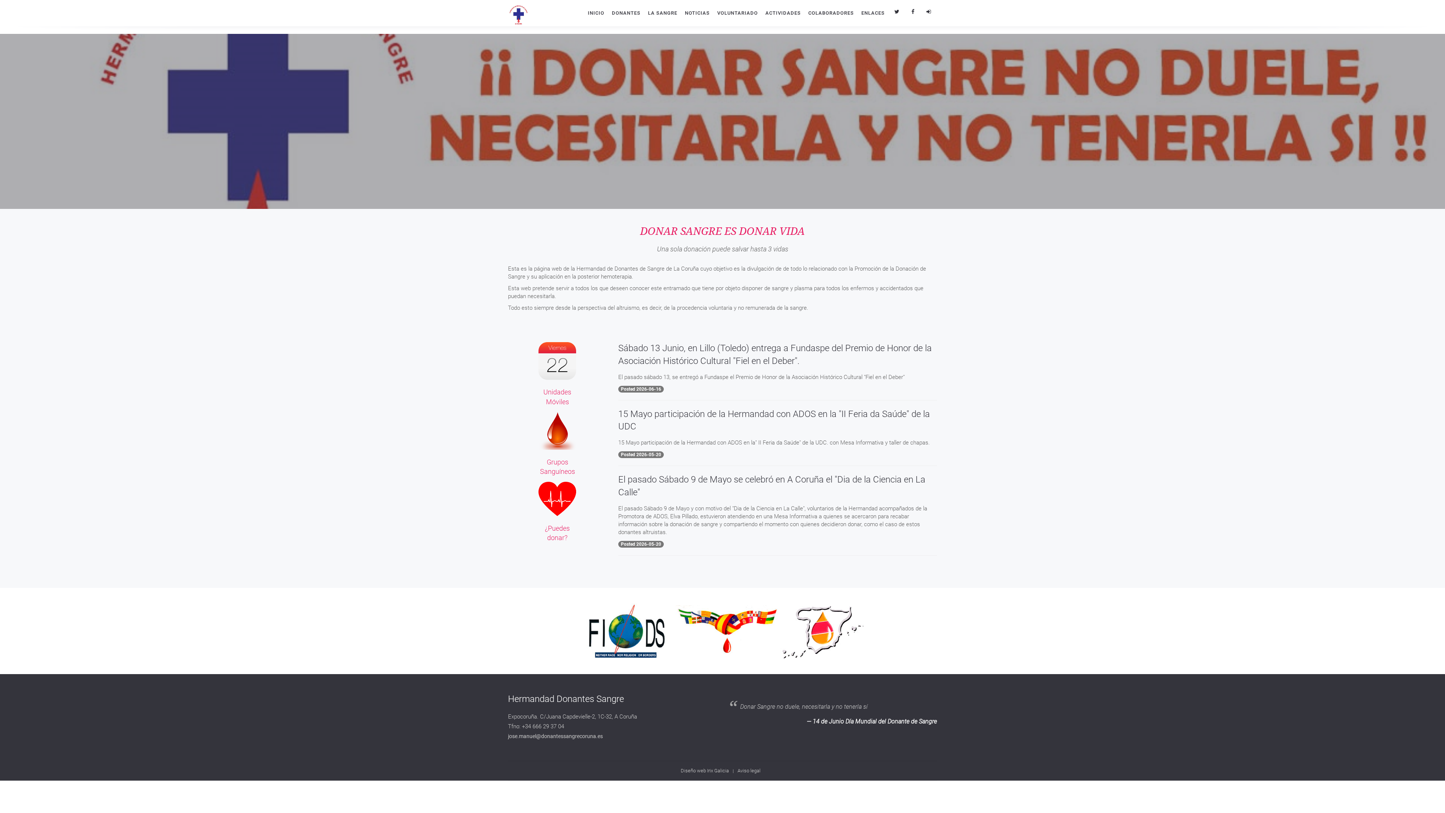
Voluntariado (737, 13)
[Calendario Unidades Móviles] (557, 361)
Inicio (596, 13)
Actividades (783, 13)
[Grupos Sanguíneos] (557, 430)
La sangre (662, 13)
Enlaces (873, 13)
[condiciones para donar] (557, 498)
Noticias (697, 13)
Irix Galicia (718, 770)
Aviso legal (749, 770)
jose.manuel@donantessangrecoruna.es (555, 736)
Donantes (626, 13)
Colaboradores (831, 13)
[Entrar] (928, 11)
